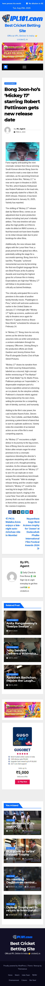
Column (24, 980)
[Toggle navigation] (24, 67)
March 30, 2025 (16, 887)
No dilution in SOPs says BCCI (20, 825)
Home (10, 975)
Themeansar (22, 969)
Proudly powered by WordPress (15, 966)
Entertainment (10, 83)
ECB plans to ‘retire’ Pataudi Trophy (20, 853)
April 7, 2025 (15, 831)
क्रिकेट (34, 975)
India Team (10, 820)
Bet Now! (33, 980)
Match (17, 975)
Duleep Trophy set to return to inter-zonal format (22, 910)
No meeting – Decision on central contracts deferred (20, 882)
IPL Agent (21, 129)
